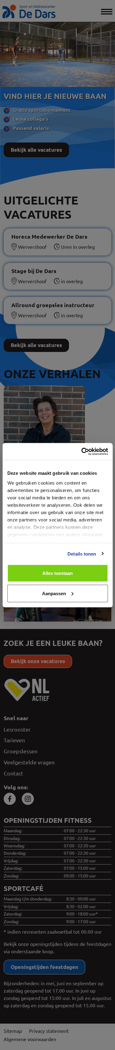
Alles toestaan (57, 573)
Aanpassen (54, 593)
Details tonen (81, 553)
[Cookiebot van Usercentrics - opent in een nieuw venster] (82, 451)
